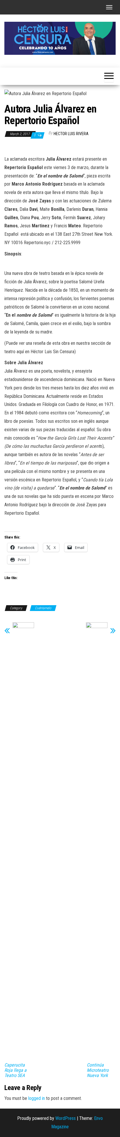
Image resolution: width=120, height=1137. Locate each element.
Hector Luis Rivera (71, 133)
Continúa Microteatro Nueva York (98, 1070)
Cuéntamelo (43, 608)
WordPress (65, 1118)
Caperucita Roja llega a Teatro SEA (15, 1070)
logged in (36, 1098)
